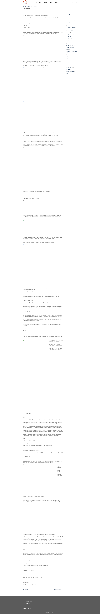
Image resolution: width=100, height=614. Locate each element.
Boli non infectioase (69, 12)
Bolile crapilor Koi (69, 14)
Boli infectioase (69, 10)
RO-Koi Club (29, 608)
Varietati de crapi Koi (70, 71)
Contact (56, 2)
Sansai (61, 605)
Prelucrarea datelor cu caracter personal (48, 603)
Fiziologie (26, 589)
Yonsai (61, 607)
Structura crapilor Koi (27, 6)
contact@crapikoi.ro (28, 606)
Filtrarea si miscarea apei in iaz (71, 27)
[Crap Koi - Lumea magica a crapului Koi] (28, 2)
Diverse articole (69, 18)
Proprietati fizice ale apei (70, 58)
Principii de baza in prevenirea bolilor (71, 52)
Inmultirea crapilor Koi (70, 38)
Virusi (67, 73)
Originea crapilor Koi (70, 47)
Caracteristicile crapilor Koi (71, 16)
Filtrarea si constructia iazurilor (71, 24)
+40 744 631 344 (74, 2)
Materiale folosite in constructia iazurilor (69, 41)
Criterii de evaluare (57, 589)
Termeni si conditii (44, 601)
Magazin (46, 2)
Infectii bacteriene (69, 34)
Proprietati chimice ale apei (71, 56)
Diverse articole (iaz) (69, 20)
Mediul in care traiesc (70, 45)
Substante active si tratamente (71, 64)
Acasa (36, 2)
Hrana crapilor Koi (69, 30)
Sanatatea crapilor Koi (70, 60)
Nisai (61, 603)
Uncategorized (68, 69)
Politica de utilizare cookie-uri (46, 605)
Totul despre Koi (34, 6)
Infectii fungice (68, 36)
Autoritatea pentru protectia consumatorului (49, 607)
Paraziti (67, 49)
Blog (51, 2)
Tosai (61, 601)
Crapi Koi (41, 2)
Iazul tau (67, 32)
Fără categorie (68, 22)
